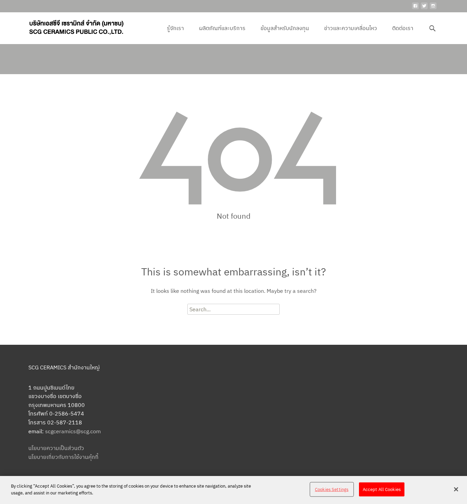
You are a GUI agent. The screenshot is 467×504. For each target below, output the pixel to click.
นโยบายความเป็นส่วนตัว (56, 448)
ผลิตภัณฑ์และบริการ (222, 28)
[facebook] (415, 8)
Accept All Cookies (382, 489)
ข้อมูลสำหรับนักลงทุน (285, 28)
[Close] (456, 489)
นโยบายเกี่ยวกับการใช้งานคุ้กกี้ (63, 456)
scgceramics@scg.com (73, 431)
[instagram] (433, 8)
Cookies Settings (331, 489)
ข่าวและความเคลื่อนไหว (350, 28)
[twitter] (424, 8)
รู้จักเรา (175, 28)
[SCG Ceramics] (70, 26)
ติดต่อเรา (402, 28)
